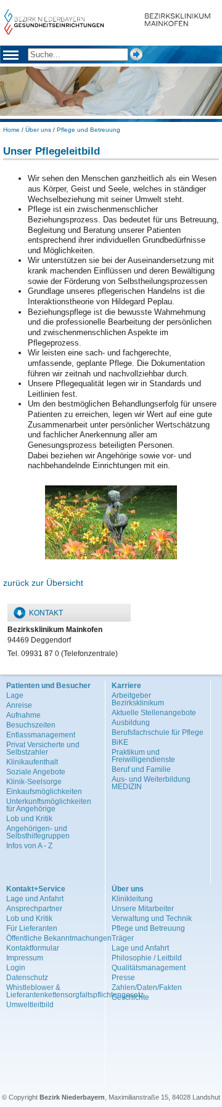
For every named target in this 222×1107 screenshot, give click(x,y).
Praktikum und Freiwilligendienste (143, 755)
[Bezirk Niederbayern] (54, 31)
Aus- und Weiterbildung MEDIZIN (151, 783)
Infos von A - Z (29, 846)
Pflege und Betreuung (88, 129)
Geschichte (130, 997)
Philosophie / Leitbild (147, 958)
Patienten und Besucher (48, 685)
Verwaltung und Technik (152, 918)
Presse (123, 977)
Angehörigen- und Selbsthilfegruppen (38, 832)
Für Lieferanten (31, 928)
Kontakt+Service (35, 889)
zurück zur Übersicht (43, 583)
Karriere (126, 685)
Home (11, 129)
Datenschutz (27, 977)
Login (15, 967)
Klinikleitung (132, 898)
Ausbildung (131, 722)
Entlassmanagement (40, 735)
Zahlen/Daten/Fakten (147, 987)
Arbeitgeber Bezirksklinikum (138, 699)
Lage (14, 695)
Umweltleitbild (30, 1004)
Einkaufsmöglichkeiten (44, 791)
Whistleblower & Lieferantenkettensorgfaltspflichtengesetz (75, 991)
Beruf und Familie (141, 769)
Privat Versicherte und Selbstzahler (43, 748)
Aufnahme (23, 715)
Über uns (38, 129)
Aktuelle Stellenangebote (154, 712)
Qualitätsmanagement (149, 967)
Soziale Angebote (35, 772)
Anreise (19, 705)
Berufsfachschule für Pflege (158, 732)
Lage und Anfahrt (35, 898)
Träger (123, 938)
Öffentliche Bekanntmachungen (59, 938)
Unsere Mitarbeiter (143, 908)
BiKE (120, 742)
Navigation (10, 57)
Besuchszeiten (31, 725)
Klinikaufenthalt (32, 762)
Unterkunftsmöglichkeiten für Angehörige (48, 805)
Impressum (24, 958)
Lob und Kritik (29, 818)
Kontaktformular (32, 948)
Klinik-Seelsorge (34, 781)
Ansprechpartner (34, 908)
